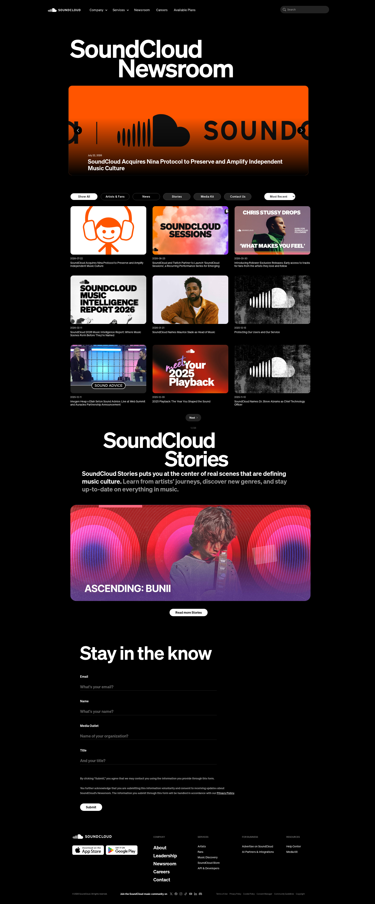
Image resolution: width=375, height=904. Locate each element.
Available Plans (185, 9)
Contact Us (238, 196)
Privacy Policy (225, 793)
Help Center (293, 846)
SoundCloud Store (209, 863)
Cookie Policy (249, 893)
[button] (98, 9)
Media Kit (207, 196)
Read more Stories (188, 612)
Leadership (165, 855)
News (146, 196)
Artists (202, 846)
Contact (161, 879)
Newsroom (142, 9)
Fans (200, 852)
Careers (162, 9)
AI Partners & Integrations (258, 852)
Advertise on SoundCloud (257, 846)
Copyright (300, 893)
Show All (84, 196)
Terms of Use (222, 893)
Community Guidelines (284, 893)
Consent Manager (264, 893)
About (159, 847)
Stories (177, 196)
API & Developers (208, 868)
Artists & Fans (115, 196)
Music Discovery (208, 857)
